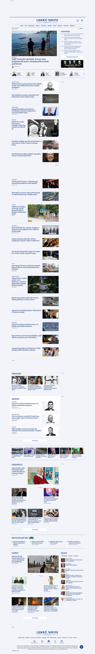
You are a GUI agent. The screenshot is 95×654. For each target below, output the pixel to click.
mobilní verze (15, 650)
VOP (48, 637)
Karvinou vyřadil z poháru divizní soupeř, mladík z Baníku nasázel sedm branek (73, 52)
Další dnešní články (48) (72, 57)
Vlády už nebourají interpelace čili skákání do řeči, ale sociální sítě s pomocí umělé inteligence (72, 47)
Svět (26, 25)
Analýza (14, 204)
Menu (82, 21)
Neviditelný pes (20, 538)
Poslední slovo (15, 82)
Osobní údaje (53, 637)
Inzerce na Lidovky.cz (36, 637)
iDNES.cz (72, 25)
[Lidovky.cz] (47, 21)
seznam (64, 637)
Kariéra (75, 637)
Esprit (15, 553)
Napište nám (21, 637)
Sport (54, 25)
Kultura (50, 25)
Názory (38, 25)
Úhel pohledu (15, 107)
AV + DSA (70, 637)
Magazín (59, 25)
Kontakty (27, 637)
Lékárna (14, 427)
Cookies (59, 637)
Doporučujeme (15, 276)
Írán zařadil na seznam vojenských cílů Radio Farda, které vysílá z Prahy (73, 34)
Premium (66, 25)
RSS (42, 642)
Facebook (49, 642)
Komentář (14, 179)
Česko (21, 25)
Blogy (64, 553)
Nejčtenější (64, 556)
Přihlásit (78, 21)
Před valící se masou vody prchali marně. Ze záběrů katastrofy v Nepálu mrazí (73, 38)
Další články (35, 440)
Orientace (43, 25)
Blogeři (70, 556)
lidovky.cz (47, 633)
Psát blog (76, 556)
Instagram (62, 642)
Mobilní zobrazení (34, 642)
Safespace (14, 57)
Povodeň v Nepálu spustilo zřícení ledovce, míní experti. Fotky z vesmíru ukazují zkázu (73, 43)
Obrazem (14, 119)
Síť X (55, 642)
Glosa (13, 263)
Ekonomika (31, 25)
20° (81, 28)
